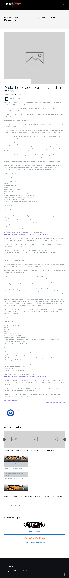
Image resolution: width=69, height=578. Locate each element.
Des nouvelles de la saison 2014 (55, 402)
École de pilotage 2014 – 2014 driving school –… (32, 89)
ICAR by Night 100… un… (33, 450)
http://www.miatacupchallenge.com (34, 542)
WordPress (26, 571)
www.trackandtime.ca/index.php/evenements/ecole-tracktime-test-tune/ (26, 234)
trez (20, 94)
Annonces (18, 81)
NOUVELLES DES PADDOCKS (13, 400)
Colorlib (13, 571)
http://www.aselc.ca (34, 531)
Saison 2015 (50, 450)
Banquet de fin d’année (13, 450)
